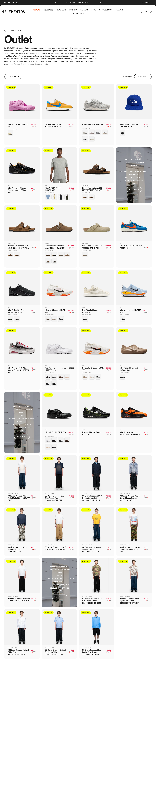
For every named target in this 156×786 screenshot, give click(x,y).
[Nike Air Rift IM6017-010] (48, 383)
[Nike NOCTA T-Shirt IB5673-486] (48, 197)
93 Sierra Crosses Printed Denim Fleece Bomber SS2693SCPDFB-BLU (130, 498)
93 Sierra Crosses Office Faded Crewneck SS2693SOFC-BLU (17, 549)
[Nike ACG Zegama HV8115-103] (48, 319)
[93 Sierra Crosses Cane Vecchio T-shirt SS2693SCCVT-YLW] (96, 524)
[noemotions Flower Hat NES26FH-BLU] (134, 101)
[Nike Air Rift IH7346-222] (67, 377)
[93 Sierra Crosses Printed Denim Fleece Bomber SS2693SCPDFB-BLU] (134, 473)
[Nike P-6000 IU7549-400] (105, 132)
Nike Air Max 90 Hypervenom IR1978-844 (130, 433)
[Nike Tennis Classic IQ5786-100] (96, 287)
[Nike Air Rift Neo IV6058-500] (22, 101)
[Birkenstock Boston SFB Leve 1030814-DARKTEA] (59, 223)
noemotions (123, 122)
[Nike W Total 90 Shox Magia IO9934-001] (22, 287)
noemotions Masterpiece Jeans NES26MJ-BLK (55, 767)
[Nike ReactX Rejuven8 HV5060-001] (122, 377)
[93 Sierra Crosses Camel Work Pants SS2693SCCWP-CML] (59, 678)
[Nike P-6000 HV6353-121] (92, 132)
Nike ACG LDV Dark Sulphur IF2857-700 (53, 125)
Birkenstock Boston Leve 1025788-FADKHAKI (92, 247)
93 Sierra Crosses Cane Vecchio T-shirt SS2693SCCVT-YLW (91, 549)
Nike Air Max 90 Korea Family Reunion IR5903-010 (17, 190)
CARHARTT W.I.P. (86, 698)
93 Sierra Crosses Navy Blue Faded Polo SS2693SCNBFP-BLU (54, 498)
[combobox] (147, 2)
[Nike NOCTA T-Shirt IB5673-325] (67, 197)
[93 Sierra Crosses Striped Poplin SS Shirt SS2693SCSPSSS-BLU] (59, 627)
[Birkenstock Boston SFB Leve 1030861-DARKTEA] (67, 254)
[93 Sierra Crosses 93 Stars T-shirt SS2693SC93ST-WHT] (134, 524)
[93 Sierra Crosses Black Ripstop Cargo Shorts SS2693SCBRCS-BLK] (134, 627)
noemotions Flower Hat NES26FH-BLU (129, 125)
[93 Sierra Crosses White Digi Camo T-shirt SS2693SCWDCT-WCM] (134, 575)
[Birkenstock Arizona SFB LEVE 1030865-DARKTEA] (85, 197)
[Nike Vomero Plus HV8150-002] (122, 319)
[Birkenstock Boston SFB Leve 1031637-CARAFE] (48, 261)
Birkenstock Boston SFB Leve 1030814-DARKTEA (55, 247)
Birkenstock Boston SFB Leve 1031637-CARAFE (17, 767)
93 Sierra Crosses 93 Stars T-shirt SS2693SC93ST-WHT (130, 549)
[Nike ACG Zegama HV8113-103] (59, 287)
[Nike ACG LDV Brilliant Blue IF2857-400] (134, 223)
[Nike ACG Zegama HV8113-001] (61, 319)
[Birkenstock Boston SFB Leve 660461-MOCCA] (54, 261)
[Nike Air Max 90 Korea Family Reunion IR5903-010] (22, 165)
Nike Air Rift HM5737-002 (55, 432)
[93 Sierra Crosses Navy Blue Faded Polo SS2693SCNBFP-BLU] (59, 473)
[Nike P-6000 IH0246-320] (92, 139)
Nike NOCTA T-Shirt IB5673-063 (53, 189)
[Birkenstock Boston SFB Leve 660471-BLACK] (54, 254)
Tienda (11, 31)
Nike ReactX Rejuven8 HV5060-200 (129, 369)
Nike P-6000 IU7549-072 (92, 124)
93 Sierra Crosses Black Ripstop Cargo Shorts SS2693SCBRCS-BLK (129, 652)
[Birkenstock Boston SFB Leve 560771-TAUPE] (61, 254)
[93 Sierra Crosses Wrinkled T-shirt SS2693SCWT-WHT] (22, 575)
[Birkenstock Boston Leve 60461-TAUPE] (85, 254)
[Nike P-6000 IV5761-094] (85, 132)
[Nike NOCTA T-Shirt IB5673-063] (59, 165)
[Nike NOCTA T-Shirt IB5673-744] (54, 197)
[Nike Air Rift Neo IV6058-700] (10, 133)
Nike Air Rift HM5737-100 (50, 369)
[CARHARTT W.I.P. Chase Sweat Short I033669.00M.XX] (96, 678)
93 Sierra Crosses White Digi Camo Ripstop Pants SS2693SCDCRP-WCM (18, 703)
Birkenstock (86, 185)
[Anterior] (56, 2)
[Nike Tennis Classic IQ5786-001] (85, 319)
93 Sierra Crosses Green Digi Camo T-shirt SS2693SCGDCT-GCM (92, 600)
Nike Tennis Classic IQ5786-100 (90, 311)
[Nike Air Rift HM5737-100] (59, 345)
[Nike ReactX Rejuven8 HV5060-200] (134, 345)
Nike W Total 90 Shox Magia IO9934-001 (16, 311)
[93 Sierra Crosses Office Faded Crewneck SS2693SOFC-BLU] (22, 524)
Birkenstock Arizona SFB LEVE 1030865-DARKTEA (18, 247)
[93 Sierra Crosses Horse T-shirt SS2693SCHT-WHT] (59, 524)
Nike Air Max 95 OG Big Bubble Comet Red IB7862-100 (19, 370)
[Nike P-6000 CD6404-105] (85, 139)
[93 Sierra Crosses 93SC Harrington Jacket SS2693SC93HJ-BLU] (96, 473)
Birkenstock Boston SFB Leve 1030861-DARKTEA (130, 702)
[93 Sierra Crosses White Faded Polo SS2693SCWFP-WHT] (22, 473)
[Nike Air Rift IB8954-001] (48, 377)
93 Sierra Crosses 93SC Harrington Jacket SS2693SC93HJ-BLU (92, 498)
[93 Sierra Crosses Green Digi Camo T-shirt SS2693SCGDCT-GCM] (96, 575)
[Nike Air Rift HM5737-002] (54, 383)
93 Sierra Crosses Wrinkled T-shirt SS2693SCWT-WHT (19, 599)
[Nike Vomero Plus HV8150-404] (134, 287)
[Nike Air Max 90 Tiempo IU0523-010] (96, 409)
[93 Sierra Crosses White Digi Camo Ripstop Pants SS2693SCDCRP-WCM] (22, 678)
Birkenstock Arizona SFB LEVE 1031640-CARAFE (92, 189)
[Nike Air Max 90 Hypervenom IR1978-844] (134, 409)
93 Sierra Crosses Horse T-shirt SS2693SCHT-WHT (56, 548)
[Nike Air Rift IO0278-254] (54, 377)
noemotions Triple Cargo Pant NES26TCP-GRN (130, 767)
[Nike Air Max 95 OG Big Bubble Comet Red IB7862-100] (22, 345)
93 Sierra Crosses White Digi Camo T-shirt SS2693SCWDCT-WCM (129, 600)
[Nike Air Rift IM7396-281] (61, 377)
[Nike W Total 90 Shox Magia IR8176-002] (10, 319)
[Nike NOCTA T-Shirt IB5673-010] (61, 197)
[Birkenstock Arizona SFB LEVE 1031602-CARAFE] (92, 197)
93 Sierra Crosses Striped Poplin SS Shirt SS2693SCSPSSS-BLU (55, 652)
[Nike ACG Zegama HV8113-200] (54, 319)
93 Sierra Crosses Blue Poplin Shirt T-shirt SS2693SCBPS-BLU (91, 652)
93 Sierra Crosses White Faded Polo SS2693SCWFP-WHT (19, 498)
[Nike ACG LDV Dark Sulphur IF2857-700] (59, 101)
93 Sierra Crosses (13, 493)
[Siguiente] (100, 2)
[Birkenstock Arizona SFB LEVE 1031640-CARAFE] (96, 165)
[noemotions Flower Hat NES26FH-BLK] (122, 133)
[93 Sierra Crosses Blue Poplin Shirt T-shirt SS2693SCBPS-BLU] (96, 627)
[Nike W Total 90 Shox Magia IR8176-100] (17, 319)
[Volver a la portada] (5, 31)
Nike (9, 122)
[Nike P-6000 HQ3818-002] (98, 132)
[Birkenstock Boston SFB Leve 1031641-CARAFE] (48, 254)
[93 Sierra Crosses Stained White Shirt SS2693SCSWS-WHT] (22, 627)
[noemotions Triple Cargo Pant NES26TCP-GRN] (134, 742)
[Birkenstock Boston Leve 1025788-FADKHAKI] (96, 223)
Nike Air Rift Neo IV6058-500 (18, 125)
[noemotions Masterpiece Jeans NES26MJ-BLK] (59, 742)
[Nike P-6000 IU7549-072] (96, 101)
